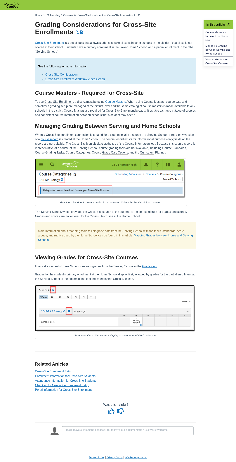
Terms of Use (96, 457)
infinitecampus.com (136, 457)
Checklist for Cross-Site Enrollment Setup (62, 385)
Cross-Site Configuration (61, 74)
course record (49, 139)
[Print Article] (81, 32)
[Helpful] (111, 413)
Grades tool (149, 266)
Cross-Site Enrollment (49, 42)
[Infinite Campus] (13, 3)
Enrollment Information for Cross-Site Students (65, 376)
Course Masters (115, 101)
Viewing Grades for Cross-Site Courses (216, 61)
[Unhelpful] (120, 413)
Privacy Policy (115, 457)
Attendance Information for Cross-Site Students (65, 380)
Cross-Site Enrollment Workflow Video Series (75, 79)
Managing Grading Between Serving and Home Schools (217, 49)
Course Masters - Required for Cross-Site (216, 36)
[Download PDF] (77, 32)
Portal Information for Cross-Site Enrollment (63, 389)
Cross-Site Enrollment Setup (53, 371)
